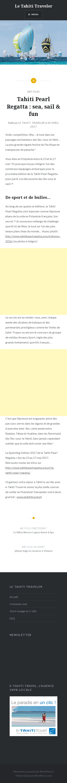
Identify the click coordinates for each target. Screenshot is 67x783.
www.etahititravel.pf (29, 497)
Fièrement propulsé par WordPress (32, 771)
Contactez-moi (18, 604)
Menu (35, 14)
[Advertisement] (33, 281)
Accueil (14, 596)
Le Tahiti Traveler (33, 6)
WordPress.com (43, 775)
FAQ (12, 618)
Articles (33, 91)
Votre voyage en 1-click (23, 611)
